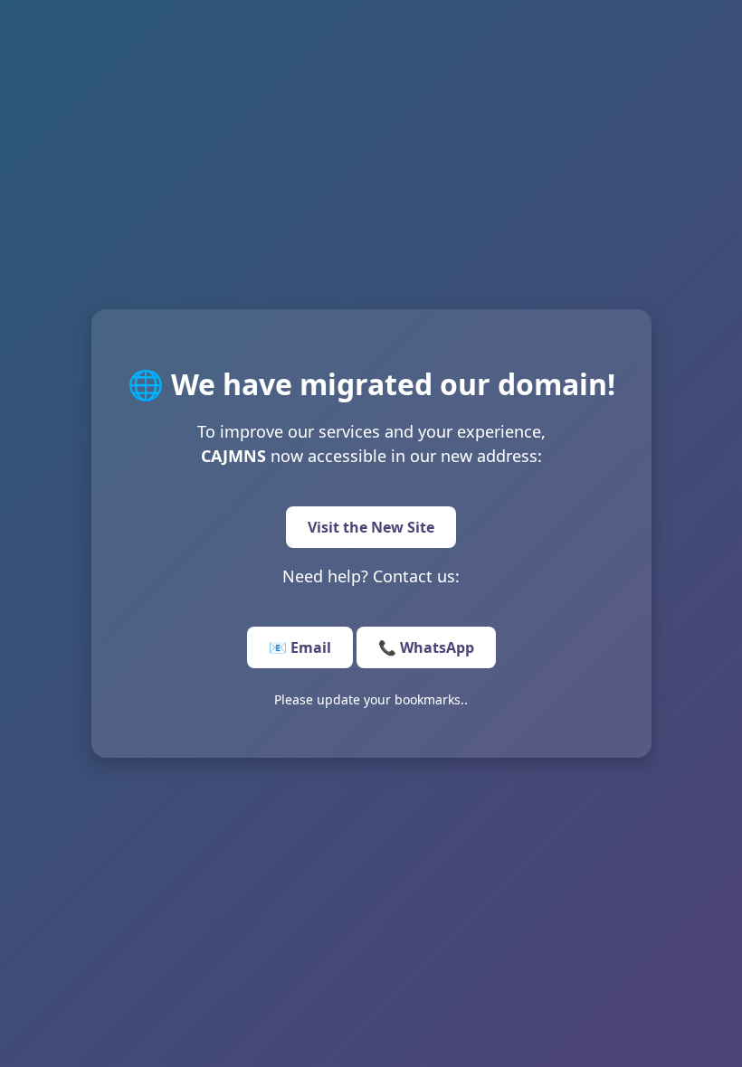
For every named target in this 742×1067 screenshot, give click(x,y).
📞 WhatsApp (426, 647)
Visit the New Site (371, 527)
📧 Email (300, 647)
